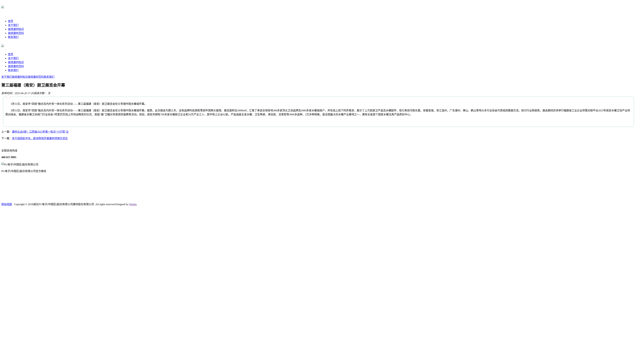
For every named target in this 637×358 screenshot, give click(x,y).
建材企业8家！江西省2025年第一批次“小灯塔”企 (40, 131)
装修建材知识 (16, 29)
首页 (10, 21)
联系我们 (13, 37)
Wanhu (133, 204)
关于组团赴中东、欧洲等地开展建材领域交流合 (40, 138)
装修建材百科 (16, 33)
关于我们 (13, 25)
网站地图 (6, 204)
